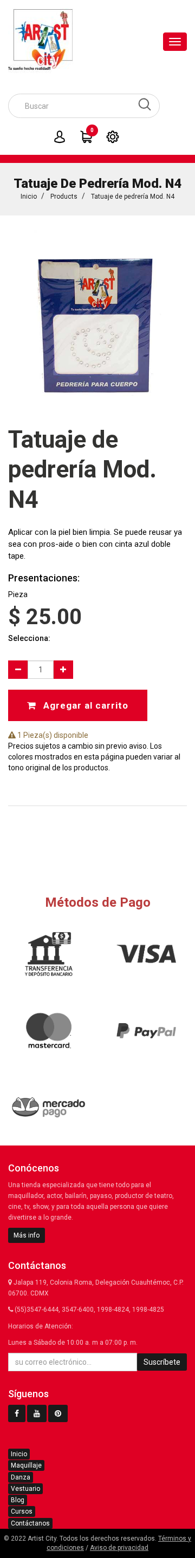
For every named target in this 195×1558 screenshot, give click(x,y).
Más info (27, 1235)
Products (63, 196)
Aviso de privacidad (119, 1548)
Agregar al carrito (84, 705)
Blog (17, 1500)
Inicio (29, 196)
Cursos (21, 1511)
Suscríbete (162, 1362)
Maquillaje (26, 1465)
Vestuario (25, 1488)
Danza (20, 1477)
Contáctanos (30, 1523)
